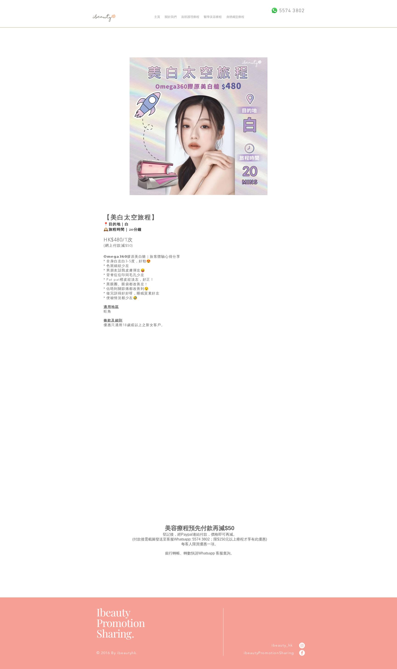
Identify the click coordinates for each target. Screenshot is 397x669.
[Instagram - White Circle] (302, 645)
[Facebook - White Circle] (302, 653)
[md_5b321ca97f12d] (274, 10)
